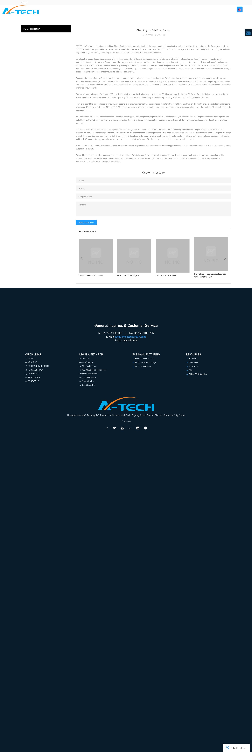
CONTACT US (224, 9)
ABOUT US (121, 9)
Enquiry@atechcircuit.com (130, 336)
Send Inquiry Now (86, 222)
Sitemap (127, 421)
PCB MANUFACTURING (143, 9)
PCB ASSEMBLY (168, 9)
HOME (109, 9)
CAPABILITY (187, 9)
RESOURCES (206, 9)
